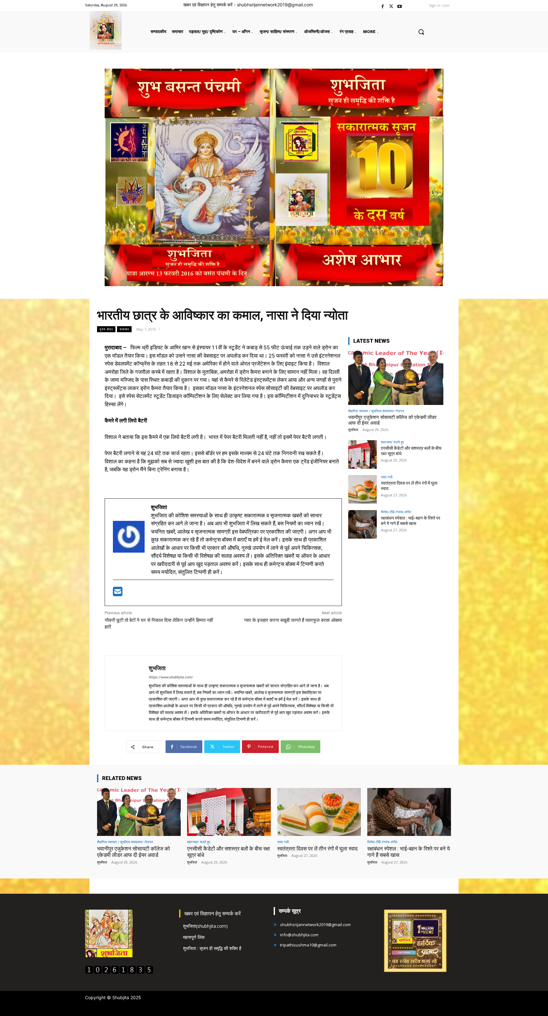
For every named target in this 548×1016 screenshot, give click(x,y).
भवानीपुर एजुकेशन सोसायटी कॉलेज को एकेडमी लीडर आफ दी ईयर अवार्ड (133, 851)
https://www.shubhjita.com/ (171, 677)
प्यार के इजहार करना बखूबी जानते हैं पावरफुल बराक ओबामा (293, 620)
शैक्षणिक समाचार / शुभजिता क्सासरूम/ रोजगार (376, 411)
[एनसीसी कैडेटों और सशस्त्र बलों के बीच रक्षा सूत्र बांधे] (362, 454)
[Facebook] (382, 5)
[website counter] (119, 972)
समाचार (124, 329)
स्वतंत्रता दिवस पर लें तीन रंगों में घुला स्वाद (317, 848)
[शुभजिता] (127, 693)
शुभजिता (157, 668)
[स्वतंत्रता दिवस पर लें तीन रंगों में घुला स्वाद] (362, 489)
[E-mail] (117, 593)
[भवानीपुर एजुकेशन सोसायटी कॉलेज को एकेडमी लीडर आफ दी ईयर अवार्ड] (395, 378)
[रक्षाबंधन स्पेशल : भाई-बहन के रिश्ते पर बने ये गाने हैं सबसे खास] (362, 524)
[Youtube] (399, 5)
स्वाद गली (386, 477)
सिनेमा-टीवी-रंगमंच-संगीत (396, 512)
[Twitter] (391, 5)
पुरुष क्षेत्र (106, 329)
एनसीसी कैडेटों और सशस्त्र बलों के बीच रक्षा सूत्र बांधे (228, 851)
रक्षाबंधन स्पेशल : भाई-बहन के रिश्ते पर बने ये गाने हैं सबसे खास (410, 520)
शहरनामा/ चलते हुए (392, 442)
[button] (421, 32)
